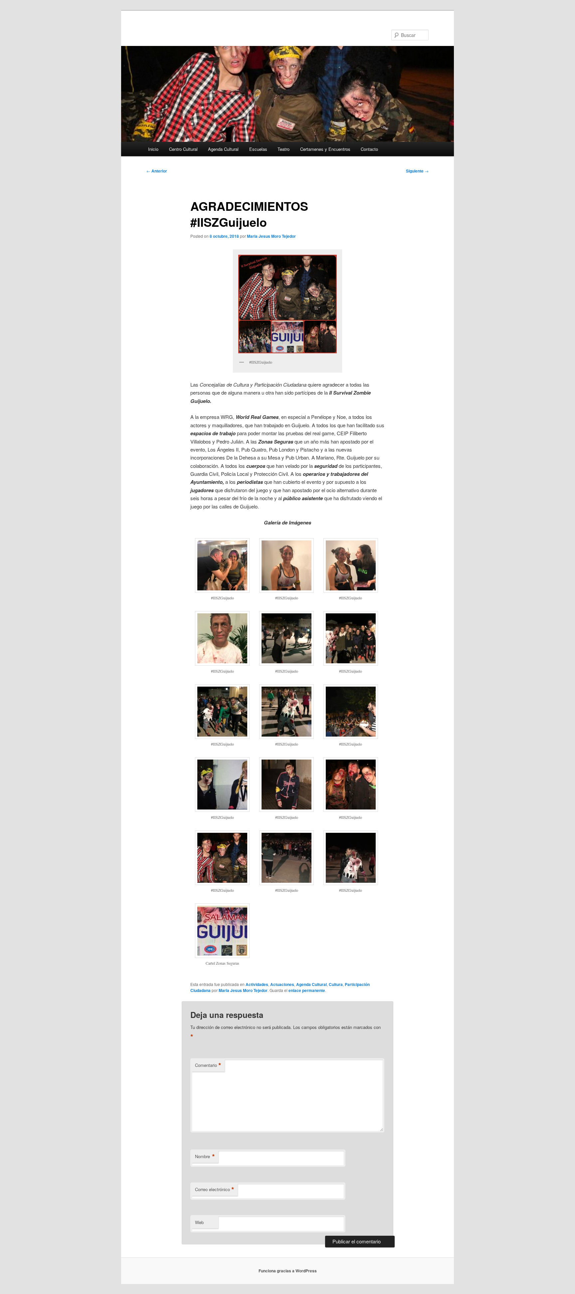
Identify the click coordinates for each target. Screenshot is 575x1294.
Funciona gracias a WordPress (288, 1271)
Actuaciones (282, 984)
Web (199, 1222)
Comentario (208, 1065)
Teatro (283, 149)
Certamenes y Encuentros (325, 149)
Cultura (336, 984)
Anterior (156, 171)
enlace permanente (306, 990)
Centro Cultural (183, 149)
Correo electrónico (214, 1189)
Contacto (369, 149)
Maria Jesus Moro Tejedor (271, 236)
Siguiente (417, 171)
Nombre (205, 1156)
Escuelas (258, 149)
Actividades (257, 984)
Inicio (153, 149)
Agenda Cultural (223, 149)
